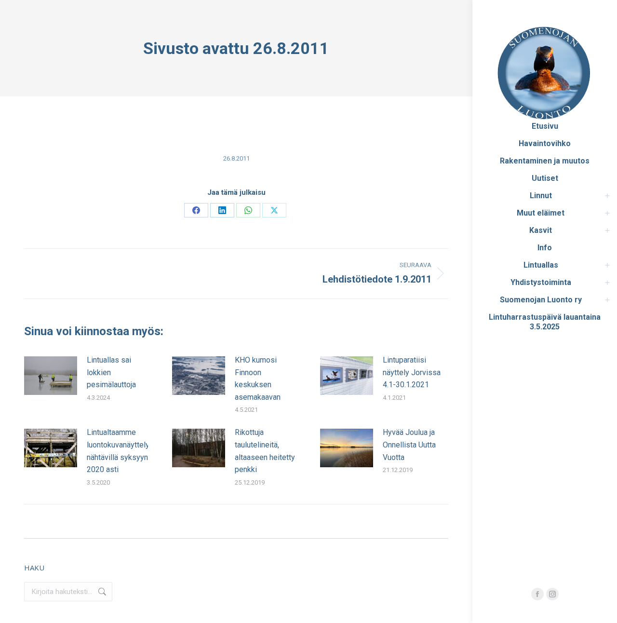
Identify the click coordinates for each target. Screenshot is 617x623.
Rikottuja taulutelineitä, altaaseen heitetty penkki (265, 451)
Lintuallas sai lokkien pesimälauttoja (111, 372)
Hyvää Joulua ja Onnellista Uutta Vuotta (409, 444)
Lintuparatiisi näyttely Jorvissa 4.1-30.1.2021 (412, 372)
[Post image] (50, 375)
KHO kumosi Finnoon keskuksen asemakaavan (258, 378)
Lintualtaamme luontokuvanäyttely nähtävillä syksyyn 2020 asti (118, 451)
